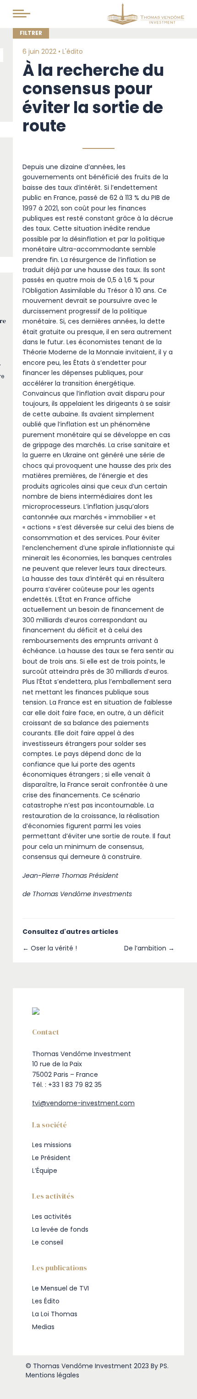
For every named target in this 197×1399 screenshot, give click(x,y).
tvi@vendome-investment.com (83, 1103)
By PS (159, 1366)
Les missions (51, 1144)
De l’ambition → (149, 948)
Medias (43, 1326)
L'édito (72, 51)
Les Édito (46, 1301)
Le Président (51, 1157)
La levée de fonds (60, 1229)
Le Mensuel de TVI (60, 1288)
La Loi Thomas (54, 1314)
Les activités (51, 1216)
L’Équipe (44, 1170)
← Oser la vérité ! (49, 948)
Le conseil (47, 1242)
